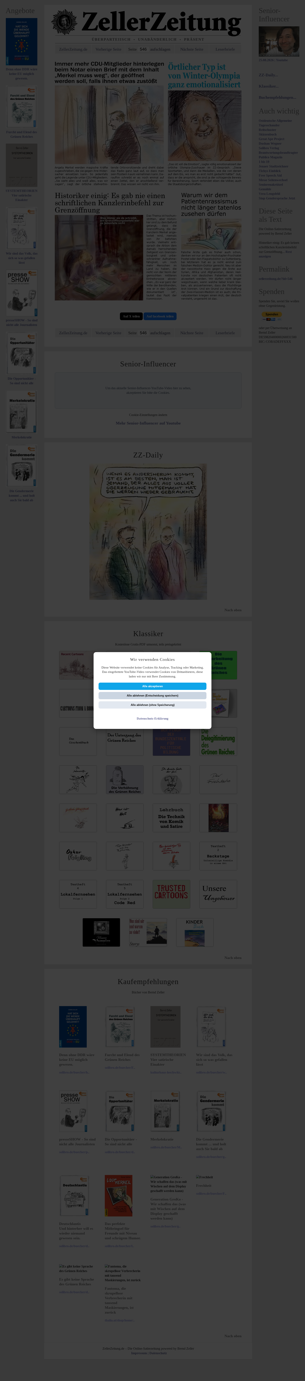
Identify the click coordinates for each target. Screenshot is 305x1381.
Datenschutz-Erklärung (152, 718)
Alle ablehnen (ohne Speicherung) (152, 704)
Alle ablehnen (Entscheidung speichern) (152, 695)
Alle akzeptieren (152, 686)
